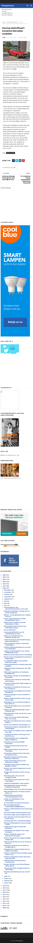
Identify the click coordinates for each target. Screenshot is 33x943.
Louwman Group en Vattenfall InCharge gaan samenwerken (17, 640)
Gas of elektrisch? (10, 630)
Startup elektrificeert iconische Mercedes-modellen (18, 665)
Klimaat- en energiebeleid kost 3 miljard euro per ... (17, 615)
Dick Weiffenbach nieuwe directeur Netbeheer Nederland (15, 786)
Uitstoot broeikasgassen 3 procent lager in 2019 (17, 823)
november (7, 592)
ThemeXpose (19, 941)
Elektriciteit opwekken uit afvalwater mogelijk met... (16, 672)
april (6, 876)
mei (5, 605)
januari (6, 883)
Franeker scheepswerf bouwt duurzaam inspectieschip (17, 857)
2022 (4, 584)
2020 (4, 588)
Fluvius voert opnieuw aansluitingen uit (17, 725)
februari (7, 880)
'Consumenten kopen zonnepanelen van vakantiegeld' (17, 727)
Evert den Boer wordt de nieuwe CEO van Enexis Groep (17, 817)
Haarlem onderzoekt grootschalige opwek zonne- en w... (18, 853)
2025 (4, 577)
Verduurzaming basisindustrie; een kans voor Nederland (17, 648)
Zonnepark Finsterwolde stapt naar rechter (15, 746)
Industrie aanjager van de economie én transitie (17, 695)
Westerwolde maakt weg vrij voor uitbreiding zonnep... (15, 627)
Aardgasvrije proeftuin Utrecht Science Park (17, 772)
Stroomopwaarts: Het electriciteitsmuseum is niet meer (16, 608)
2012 (4, 901)
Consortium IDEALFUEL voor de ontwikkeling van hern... (14, 633)
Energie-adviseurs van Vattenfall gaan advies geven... (17, 865)
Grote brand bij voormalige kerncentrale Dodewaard (17, 691)
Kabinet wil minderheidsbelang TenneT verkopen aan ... (17, 710)
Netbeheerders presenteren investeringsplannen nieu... (13, 796)
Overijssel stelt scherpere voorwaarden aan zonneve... (17, 680)
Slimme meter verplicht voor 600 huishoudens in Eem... (14, 623)
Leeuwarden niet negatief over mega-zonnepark (16, 831)
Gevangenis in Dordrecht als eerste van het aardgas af (17, 687)
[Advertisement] (14, 371)
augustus (7, 599)
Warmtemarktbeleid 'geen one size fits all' (17, 872)
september (8, 597)
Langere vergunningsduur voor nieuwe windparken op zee (17, 651)
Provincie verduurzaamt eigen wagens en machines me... (17, 684)
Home (3, 22)
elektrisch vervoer (12, 22)
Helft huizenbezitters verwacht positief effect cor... (17, 792)
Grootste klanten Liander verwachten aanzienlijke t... (16, 644)
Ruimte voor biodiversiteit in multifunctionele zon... (13, 636)
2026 (4, 575)
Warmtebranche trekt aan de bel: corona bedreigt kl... (17, 714)
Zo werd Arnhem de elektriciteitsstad (16, 803)
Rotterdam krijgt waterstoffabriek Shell (17, 815)
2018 (4, 888)
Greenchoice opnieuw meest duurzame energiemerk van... (17, 754)
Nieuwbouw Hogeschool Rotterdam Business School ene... (15, 757)
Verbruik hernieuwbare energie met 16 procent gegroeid (16, 612)
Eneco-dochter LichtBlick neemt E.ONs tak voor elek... (18, 731)
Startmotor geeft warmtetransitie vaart (17, 812)
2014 (4, 897)
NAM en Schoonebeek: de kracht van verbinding (16, 750)
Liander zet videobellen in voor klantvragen (14, 799)
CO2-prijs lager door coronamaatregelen (17, 821)
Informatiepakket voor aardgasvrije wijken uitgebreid (16, 739)
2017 (4, 890)
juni (5, 603)
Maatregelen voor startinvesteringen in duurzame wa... (17, 702)
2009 (4, 908)
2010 (4, 905)
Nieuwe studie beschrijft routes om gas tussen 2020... (17, 699)
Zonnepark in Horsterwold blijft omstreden (14, 742)
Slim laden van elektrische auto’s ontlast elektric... (17, 721)
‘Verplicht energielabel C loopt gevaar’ (16, 783)
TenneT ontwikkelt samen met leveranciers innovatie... (14, 835)
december (7, 590)
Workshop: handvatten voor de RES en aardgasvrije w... (16, 846)
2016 (4, 892)
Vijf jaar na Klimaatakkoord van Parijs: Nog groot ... (18, 809)
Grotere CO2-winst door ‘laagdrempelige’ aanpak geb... (17, 838)
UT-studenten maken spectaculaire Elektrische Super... (16, 661)
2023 (4, 581)
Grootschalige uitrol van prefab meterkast (18, 789)
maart (6, 878)
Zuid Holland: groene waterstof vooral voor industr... (16, 780)
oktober (7, 594)
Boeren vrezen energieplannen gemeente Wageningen (18, 657)
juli (5, 601)
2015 (4, 894)
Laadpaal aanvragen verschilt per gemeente (15, 827)
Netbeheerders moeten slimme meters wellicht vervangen (17, 850)
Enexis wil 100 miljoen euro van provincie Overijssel (17, 706)
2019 (4, 886)
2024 (4, 579)
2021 (4, 586)
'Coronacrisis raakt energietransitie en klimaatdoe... (17, 869)
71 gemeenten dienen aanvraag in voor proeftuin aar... (17, 735)
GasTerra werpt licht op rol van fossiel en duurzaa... (17, 842)
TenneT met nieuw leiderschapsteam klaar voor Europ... (16, 718)
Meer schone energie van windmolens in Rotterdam (17, 676)
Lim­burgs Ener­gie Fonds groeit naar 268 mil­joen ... (17, 669)
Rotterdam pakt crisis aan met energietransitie (14, 776)
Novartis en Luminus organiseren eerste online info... (17, 769)
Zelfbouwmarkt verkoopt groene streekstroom (15, 861)
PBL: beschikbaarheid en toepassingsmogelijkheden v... (15, 805)
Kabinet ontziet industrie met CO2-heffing (18, 655)
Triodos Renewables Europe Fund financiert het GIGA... (15, 761)
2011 (4, 903)
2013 (4, 899)
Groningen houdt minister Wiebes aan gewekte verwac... (16, 765)
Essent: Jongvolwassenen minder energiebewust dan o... (15, 619)
